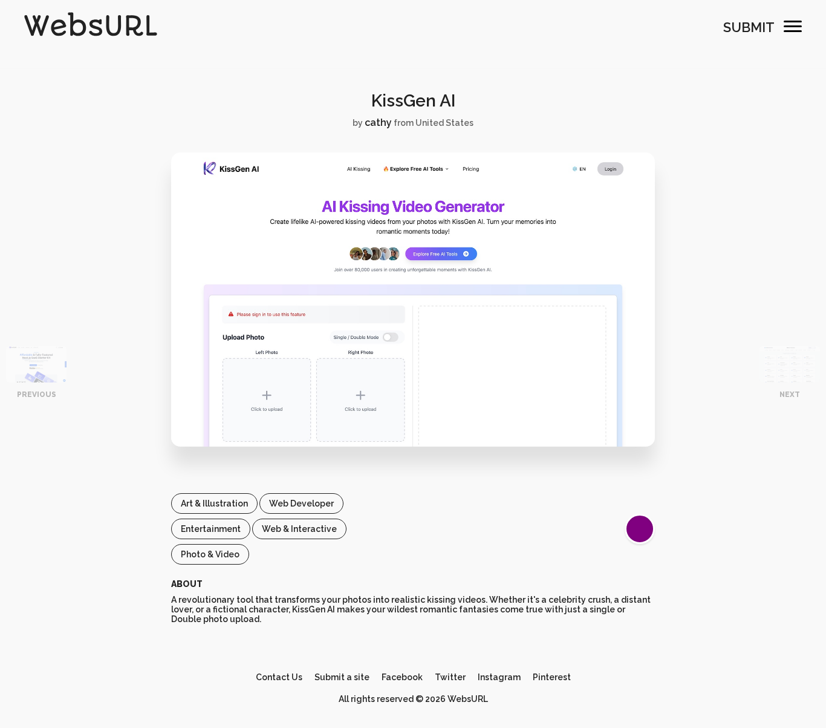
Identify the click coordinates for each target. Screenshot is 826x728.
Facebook (402, 677)
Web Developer (301, 503)
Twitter (450, 677)
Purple (640, 529)
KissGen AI (413, 101)
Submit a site (341, 677)
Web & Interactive (299, 529)
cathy (378, 122)
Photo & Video (210, 554)
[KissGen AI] (413, 443)
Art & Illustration (214, 503)
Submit (749, 27)
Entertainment (211, 529)
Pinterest (552, 677)
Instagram (499, 677)
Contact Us (279, 677)
